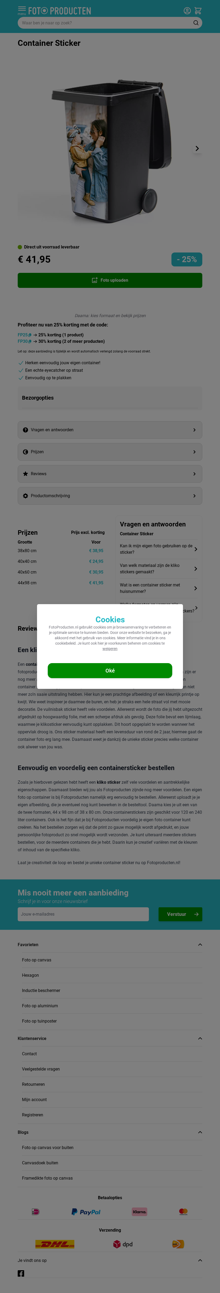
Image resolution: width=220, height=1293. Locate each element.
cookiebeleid (65, 643)
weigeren (110, 648)
